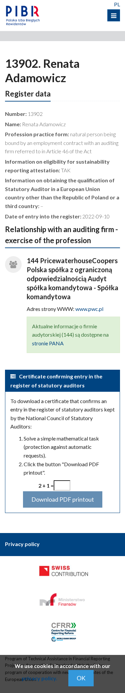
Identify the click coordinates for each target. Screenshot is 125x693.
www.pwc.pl (89, 309)
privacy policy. (39, 678)
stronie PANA (48, 343)
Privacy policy (22, 544)
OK (81, 678)
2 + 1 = (46, 485)
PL (117, 4)
